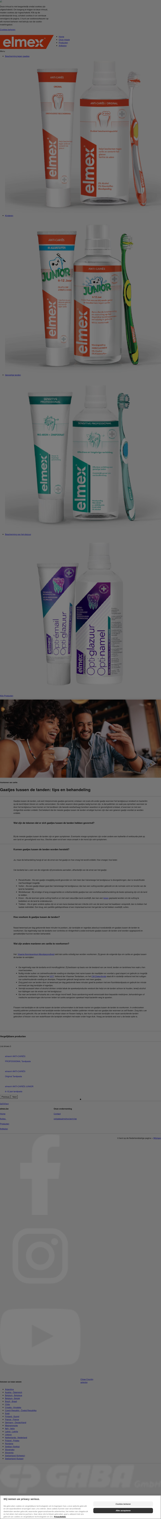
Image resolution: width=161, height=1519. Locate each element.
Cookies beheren (123, 1504)
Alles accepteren (123, 1510)
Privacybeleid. (60, 1516)
